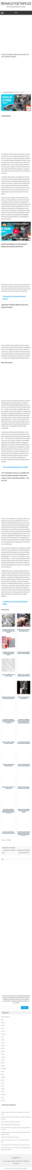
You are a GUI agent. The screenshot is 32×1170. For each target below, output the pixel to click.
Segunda (3, 1094)
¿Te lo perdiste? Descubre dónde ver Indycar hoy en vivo (15, 1144)
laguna (2, 1062)
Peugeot (3, 1077)
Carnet (2, 1025)
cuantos (3, 1045)
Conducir (3, 1034)
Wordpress (24, 1168)
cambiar (3, 1022)
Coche (2, 1028)
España (3, 1054)
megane (3, 1065)
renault (9, 840)
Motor (2, 1071)
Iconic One (7, 1168)
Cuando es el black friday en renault (10, 1137)
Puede (2, 1085)
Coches (3, 1031)
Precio (2, 1083)
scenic (2, 1091)
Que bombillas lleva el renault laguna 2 (11, 1124)
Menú (16, 12)
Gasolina (3, 1057)
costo (2, 1037)
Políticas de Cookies (16, 1161)
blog (2, 1019)
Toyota (3, 1100)
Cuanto (3, 1042)
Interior (3, 1060)
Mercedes (3, 1068)
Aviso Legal (6, 1161)
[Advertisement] (16, 33)
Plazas (2, 1080)
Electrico (3, 1051)
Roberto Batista (8, 92)
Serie (2, 1097)
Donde (2, 1048)
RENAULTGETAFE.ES (16, 3)
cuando (3, 1039)
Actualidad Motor (5, 1016)
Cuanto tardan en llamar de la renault (10, 1121)
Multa (2, 1074)
